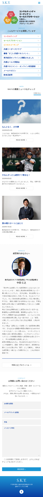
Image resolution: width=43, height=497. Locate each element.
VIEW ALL (37, 93)
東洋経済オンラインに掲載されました (19, 58)
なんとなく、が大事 (10, 127)
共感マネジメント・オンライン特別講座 (20, 66)
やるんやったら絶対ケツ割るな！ (16, 175)
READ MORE (20, 140)
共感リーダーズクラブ (12, 49)
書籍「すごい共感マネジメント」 (17, 53)
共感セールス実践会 (12, 62)
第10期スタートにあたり (12, 223)
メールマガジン (10, 71)
